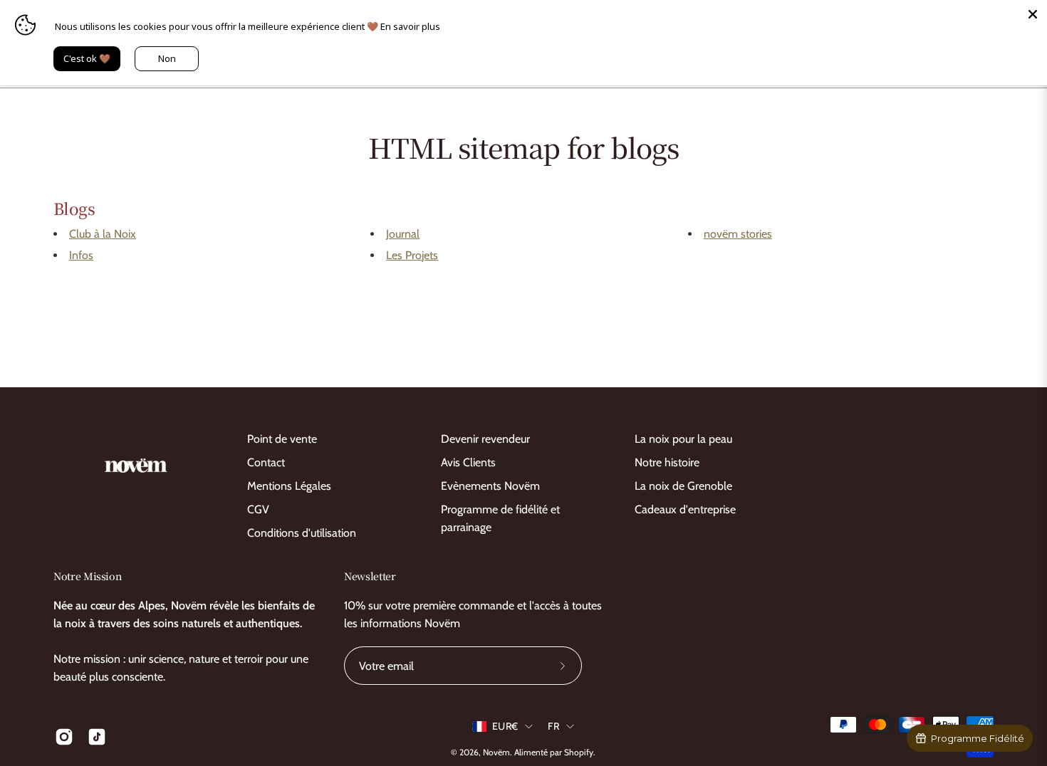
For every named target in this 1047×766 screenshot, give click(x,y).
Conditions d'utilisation (301, 533)
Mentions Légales (289, 486)
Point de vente (282, 439)
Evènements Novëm (490, 486)
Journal (403, 234)
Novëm (496, 752)
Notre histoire (667, 462)
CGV (258, 509)
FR (553, 726)
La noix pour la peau (683, 439)
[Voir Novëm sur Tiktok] (97, 736)
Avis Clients (468, 462)
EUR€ (505, 726)
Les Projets (412, 255)
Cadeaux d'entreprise (685, 509)
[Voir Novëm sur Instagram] (64, 736)
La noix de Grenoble (683, 486)
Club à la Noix (102, 234)
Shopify (578, 752)
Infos (81, 255)
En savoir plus (410, 26)
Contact (266, 462)
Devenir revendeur (485, 439)
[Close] (1033, 14)
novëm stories (738, 234)
